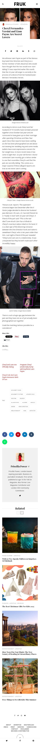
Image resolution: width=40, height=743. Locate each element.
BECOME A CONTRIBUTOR (20, 731)
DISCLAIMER (25, 729)
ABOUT (8, 725)
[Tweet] (11, 51)
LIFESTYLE (17, 555)
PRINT (13, 727)
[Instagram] (21, 715)
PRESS (6, 727)
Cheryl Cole (30, 394)
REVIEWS (20, 603)
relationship (16, 410)
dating (14, 398)
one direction (23, 406)
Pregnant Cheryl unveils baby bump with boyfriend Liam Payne (27, 368)
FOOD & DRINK (7, 555)
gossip (22, 398)
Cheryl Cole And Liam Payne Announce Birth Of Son (10, 377)
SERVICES (20, 727)
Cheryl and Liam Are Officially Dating (9, 366)
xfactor (32, 410)
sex (25, 410)
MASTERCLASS (29, 725)
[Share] (5, 51)
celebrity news (16, 390)
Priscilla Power (12, 24)
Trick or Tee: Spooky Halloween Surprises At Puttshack (19, 560)
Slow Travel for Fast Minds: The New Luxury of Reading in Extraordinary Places (19, 653)
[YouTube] (25, 715)
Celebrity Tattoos (17, 394)
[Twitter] (18, 715)
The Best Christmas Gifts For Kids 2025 (18, 606)
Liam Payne (15, 402)
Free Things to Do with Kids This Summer (19, 700)
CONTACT (14, 729)
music (33, 402)
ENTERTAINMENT (8, 649)
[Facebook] (14, 715)
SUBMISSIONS (31, 727)
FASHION (5, 603)
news (13, 406)
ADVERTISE (17, 725)
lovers (25, 402)
